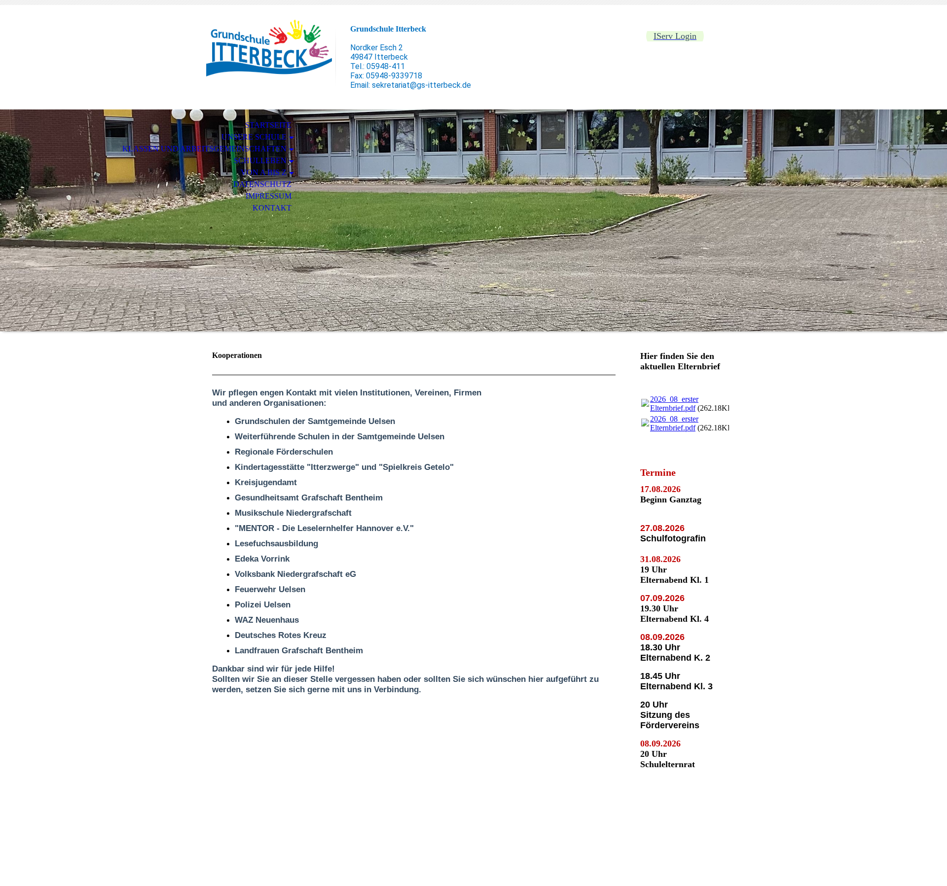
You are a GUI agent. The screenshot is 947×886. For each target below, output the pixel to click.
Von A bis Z (264, 172)
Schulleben (260, 160)
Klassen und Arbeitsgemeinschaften (204, 148)
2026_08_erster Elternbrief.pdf (674, 403)
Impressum (268, 196)
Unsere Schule (254, 137)
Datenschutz (262, 184)
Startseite (268, 125)
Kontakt (272, 208)
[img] (268, 48)
